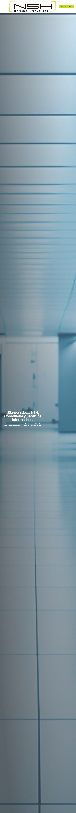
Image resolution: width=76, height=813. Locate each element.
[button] (4, 6)
